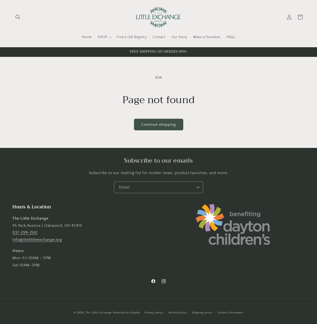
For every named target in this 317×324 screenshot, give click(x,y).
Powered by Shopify (126, 312)
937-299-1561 (24, 232)
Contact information (230, 312)
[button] (17, 17)
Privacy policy (154, 312)
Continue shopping (158, 124)
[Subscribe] (197, 187)
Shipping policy (202, 312)
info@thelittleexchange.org (37, 239)
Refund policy (178, 312)
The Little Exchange (99, 312)
